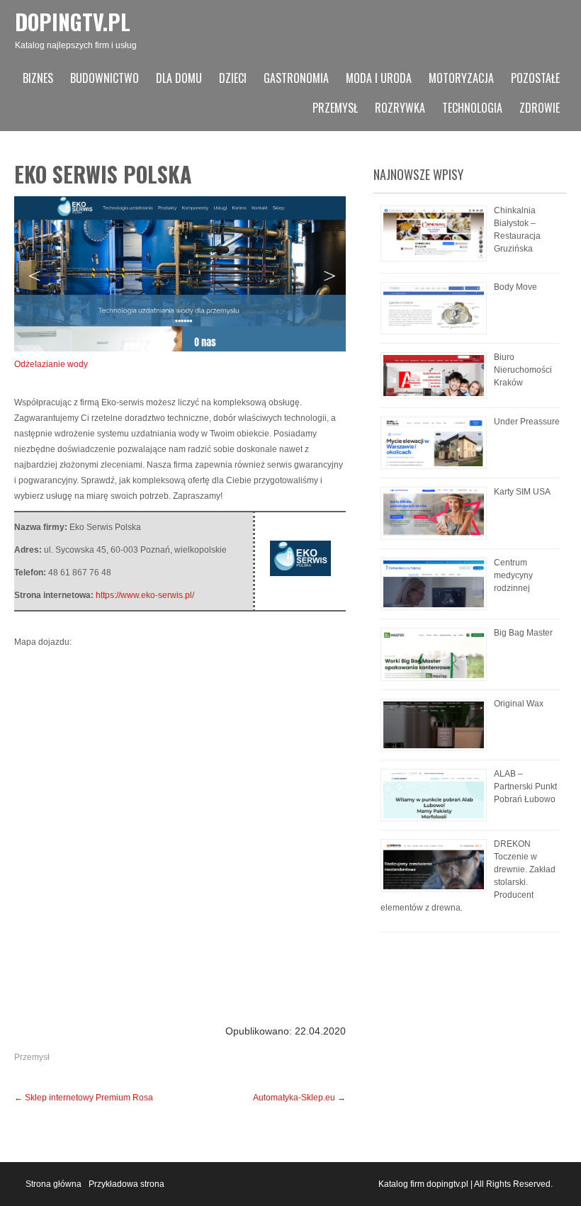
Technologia (472, 107)
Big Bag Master (523, 633)
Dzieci (233, 77)
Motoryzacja (461, 77)
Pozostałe (535, 77)
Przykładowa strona (126, 1184)
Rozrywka (400, 107)
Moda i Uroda (379, 77)
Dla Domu (179, 77)
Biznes (38, 77)
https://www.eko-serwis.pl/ (145, 595)
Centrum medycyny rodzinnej (513, 575)
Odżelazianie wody (51, 364)
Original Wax (518, 704)
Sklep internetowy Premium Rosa (83, 1098)
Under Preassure (527, 422)
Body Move (515, 287)
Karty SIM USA (522, 492)
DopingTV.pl (72, 22)
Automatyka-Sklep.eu (299, 1098)
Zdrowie (539, 107)
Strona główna (53, 1184)
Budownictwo (104, 77)
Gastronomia (296, 77)
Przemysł (335, 107)
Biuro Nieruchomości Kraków (523, 370)
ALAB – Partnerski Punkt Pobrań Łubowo (525, 786)
